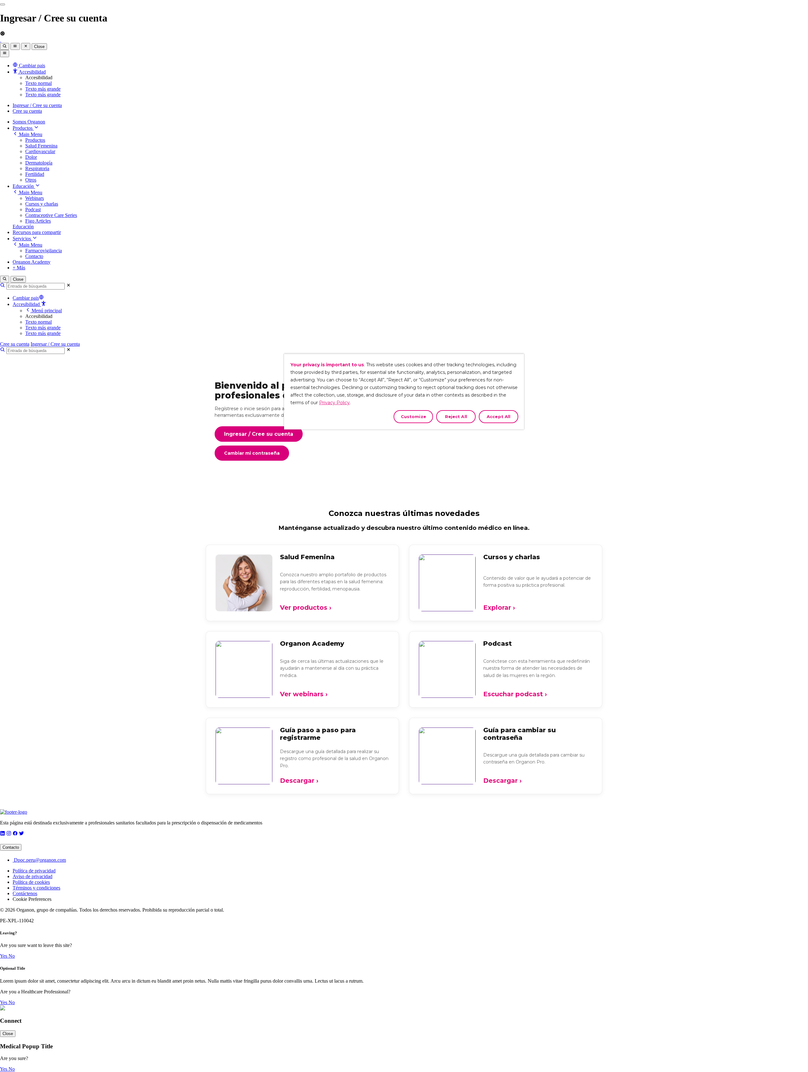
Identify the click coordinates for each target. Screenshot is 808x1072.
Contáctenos (25, 893)
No (12, 956)
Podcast (33, 209)
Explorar (499, 607)
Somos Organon (29, 121)
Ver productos (305, 607)
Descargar (299, 780)
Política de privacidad (34, 870)
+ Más (19, 267)
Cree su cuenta (27, 111)
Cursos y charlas (41, 204)
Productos (23, 128)
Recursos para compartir (37, 232)
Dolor (31, 157)
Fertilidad (34, 174)
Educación (24, 186)
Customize (413, 416)
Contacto (34, 256)
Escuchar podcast (515, 694)
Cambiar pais (26, 298)
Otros (30, 180)
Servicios (22, 238)
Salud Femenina (41, 145)
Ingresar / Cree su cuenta (37, 105)
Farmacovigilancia (43, 250)
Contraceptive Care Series (51, 215)
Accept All (498, 416)
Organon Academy (31, 262)
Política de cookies (31, 882)
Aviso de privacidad (32, 876)
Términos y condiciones (36, 887)
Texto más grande (43, 89)
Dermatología (38, 162)
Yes (4, 956)
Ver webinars (304, 694)
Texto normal (38, 83)
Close (39, 46)
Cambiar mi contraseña (252, 453)
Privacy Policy (334, 402)
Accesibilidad (27, 304)
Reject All (456, 416)
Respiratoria (37, 168)
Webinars (34, 198)
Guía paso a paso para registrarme (318, 733)
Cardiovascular (40, 151)
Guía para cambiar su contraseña (519, 733)
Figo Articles (38, 221)
